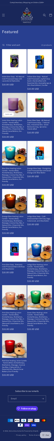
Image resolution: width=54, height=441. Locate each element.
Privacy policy (21, 435)
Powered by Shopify (31, 431)
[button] (3, 15)
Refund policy (46, 431)
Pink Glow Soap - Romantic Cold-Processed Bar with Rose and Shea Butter (13, 266)
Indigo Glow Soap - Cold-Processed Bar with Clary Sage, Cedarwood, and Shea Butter (39, 218)
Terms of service (35, 435)
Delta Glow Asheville (16, 431)
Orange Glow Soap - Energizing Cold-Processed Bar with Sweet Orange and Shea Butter (39, 170)
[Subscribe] (43, 398)
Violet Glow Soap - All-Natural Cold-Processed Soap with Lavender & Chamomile (13, 79)
